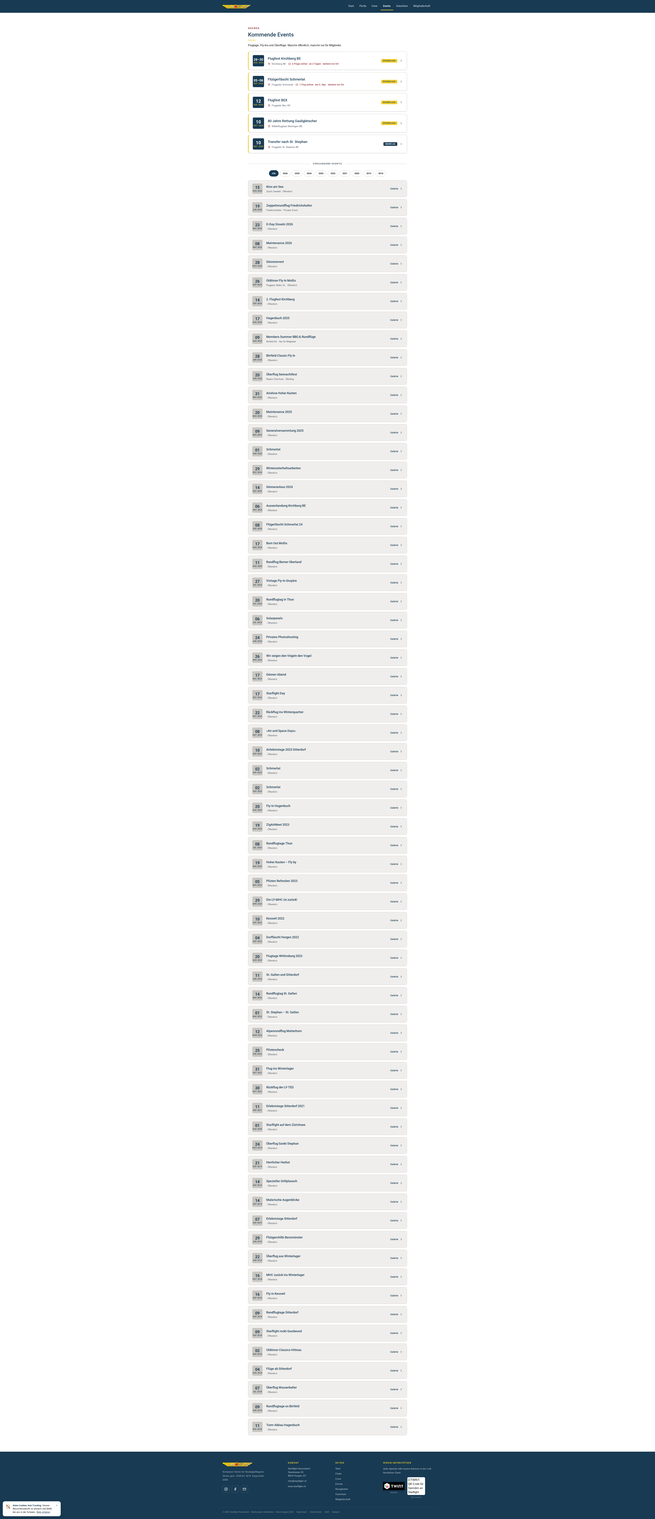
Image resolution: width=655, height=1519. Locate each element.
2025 (297, 173)
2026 (285, 173)
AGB (327, 1512)
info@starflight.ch (297, 1481)
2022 (333, 173)
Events (387, 6)
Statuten (336, 1512)
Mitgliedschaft (421, 6)
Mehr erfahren (43, 1512)
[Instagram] (226, 1489)
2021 (345, 173)
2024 (309, 173)
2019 (368, 173)
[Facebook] (235, 1489)
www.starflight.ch (297, 1486)
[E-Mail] (244, 1489)
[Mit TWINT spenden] (394, 1486)
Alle (274, 173)
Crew (375, 6)
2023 (321, 173)
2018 (380, 173)
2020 (356, 173)
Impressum (302, 1512)
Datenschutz (316, 1512)
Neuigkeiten (341, 1489)
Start (351, 6)
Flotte (362, 6)
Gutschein (402, 6)
